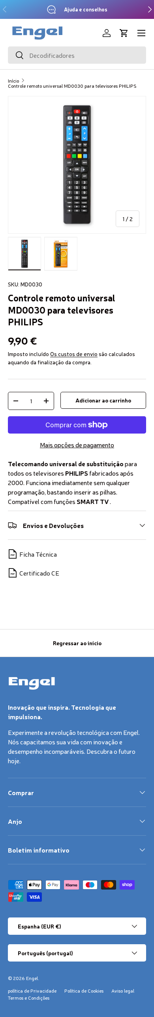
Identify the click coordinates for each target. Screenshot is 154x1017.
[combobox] (77, 55)
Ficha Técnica (38, 554)
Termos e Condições (28, 998)
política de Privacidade (32, 990)
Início (13, 80)
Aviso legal (122, 990)
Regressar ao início (77, 642)
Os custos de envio (74, 353)
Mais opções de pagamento (77, 444)
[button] (124, 33)
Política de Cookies (83, 990)
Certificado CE (39, 572)
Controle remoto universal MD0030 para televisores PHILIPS (72, 85)
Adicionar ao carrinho (103, 400)
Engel (32, 978)
